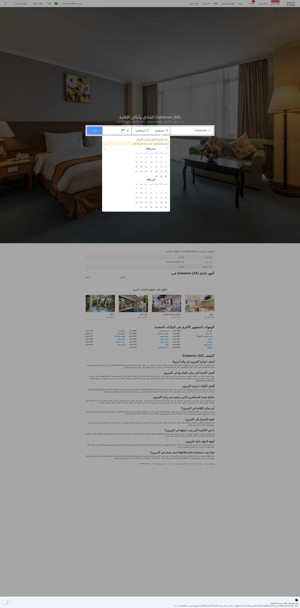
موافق (7, 602)
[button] (167, 149)
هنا (175, 605)
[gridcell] (161, 157)
